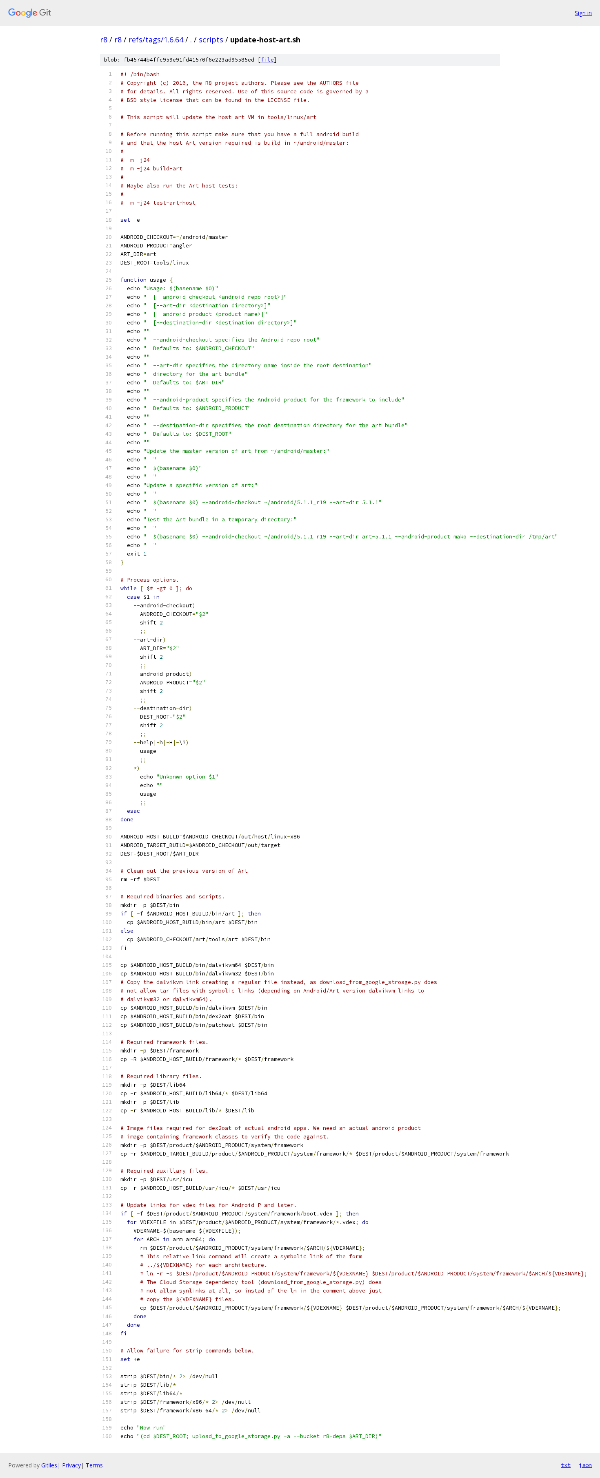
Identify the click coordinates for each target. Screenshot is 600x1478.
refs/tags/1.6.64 (156, 39)
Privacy (71, 1465)
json (585, 1465)
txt (566, 1465)
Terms (94, 1465)
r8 (103, 39)
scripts (211, 39)
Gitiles (49, 1465)
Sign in (583, 13)
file (267, 59)
